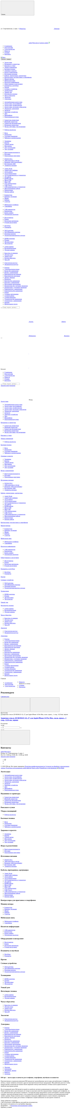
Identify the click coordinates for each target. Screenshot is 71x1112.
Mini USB (7, 182)
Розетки (6, 267)
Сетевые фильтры (10, 297)
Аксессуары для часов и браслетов (15, 107)
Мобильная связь (9, 80)
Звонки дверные (9, 277)
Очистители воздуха (10, 263)
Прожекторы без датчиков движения (16, 286)
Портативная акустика (11, 117)
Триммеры (7, 141)
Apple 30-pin (8, 168)
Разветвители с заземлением (13, 289)
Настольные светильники (12, 284)
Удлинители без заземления (13, 299)
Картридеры (8, 211)
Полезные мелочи (10, 234)
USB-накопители (9, 209)
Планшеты (7, 227)
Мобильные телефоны (11, 204)
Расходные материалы (11, 221)
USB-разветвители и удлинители (14, 187)
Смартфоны (8, 206)
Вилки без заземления (11, 271)
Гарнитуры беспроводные (12, 123)
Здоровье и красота (10, 70)
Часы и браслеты (9, 95)
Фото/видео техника (10, 94)
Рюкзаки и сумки (9, 66)
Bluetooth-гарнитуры (10, 121)
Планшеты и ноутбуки (11, 85)
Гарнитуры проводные (11, 120)
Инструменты (8, 217)
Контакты (7, 54)
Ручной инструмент (10, 222)
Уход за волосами (9, 147)
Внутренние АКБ (10, 164)
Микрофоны (8, 115)
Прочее (6, 87)
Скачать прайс (44, 43)
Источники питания (10, 74)
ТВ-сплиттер (8, 243)
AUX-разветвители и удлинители (15, 175)
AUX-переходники (10, 173)
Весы (6, 133)
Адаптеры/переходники (11, 269)
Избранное (32, 336)
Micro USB (7, 180)
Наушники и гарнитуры (12, 64)
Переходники (8, 190)
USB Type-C (8, 185)
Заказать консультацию (8, 385)
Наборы (6, 200)
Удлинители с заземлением (12, 301)
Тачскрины (7, 1069)
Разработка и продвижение (48, 768)
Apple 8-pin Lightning (11, 170)
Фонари (6, 302)
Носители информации (11, 82)
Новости (7, 51)
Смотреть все (5, 696)
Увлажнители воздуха (11, 264)
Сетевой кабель (9, 296)
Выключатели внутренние (12, 274)
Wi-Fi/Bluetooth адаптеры (12, 232)
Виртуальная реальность (12, 152)
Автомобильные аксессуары (13, 102)
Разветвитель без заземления (13, 291)
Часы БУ (7, 259)
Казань (3, 14)
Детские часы (8, 255)
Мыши (6, 198)
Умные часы (8, 256)
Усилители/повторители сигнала (14, 235)
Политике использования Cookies (21, 1105)
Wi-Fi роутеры (8, 230)
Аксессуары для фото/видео (13, 105)
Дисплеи (7, 1067)
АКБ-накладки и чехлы (11, 160)
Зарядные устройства (11, 112)
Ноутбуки (7, 225)
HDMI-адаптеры (9, 238)
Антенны (7, 1074)
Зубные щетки (8, 144)
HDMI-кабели (8, 178)
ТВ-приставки (8, 242)
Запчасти (7, 110)
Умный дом (8, 92)
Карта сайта (35, 768)
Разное (6, 219)
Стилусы (7, 201)
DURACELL (8, 159)
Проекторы (8, 134)
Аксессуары (8, 62)
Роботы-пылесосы (10, 130)
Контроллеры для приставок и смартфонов (18, 77)
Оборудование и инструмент (13, 84)
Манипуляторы (9, 79)
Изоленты (7, 279)
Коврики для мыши (10, 196)
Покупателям (8, 47)
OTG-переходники (10, 183)
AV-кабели (7, 177)
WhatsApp (22, 28)
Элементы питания (10, 165)
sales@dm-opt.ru (34, 43)
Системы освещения (10, 136)
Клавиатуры (8, 195)
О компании (8, 46)
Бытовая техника (9, 69)
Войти (63, 321)
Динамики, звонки (10, 1070)
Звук (5, 113)
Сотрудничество (9, 49)
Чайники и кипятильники (12, 138)
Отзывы (7, 52)
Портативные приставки (12, 156)
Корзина (66, 336)
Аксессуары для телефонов (13, 103)
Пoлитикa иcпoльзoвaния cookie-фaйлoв (18, 768)
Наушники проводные (11, 125)
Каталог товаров (6, 59)
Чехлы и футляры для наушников (14, 126)
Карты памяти (8, 213)
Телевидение (8, 90)
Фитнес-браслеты (10, 258)
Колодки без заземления (12, 281)
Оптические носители (11, 214)
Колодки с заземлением (11, 282)
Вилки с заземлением (11, 272)
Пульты (6, 240)
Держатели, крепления (11, 108)
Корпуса (7, 1072)
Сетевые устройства (10, 89)
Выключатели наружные (12, 276)
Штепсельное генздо (10, 304)
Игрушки (7, 154)
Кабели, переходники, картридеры (15, 75)
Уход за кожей (8, 149)
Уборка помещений (10, 67)
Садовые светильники (11, 294)
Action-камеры (9, 246)
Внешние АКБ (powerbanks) (13, 162)
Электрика (7, 99)
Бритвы (6, 142)
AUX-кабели (8, 172)
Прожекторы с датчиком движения (15, 287)
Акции (31, 321)
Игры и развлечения (10, 72)
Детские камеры (9, 250)
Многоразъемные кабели (12, 188)
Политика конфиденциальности (35, 766)
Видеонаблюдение (10, 248)
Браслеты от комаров (11, 253)
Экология (7, 97)
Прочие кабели (9, 192)
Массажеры (8, 146)
